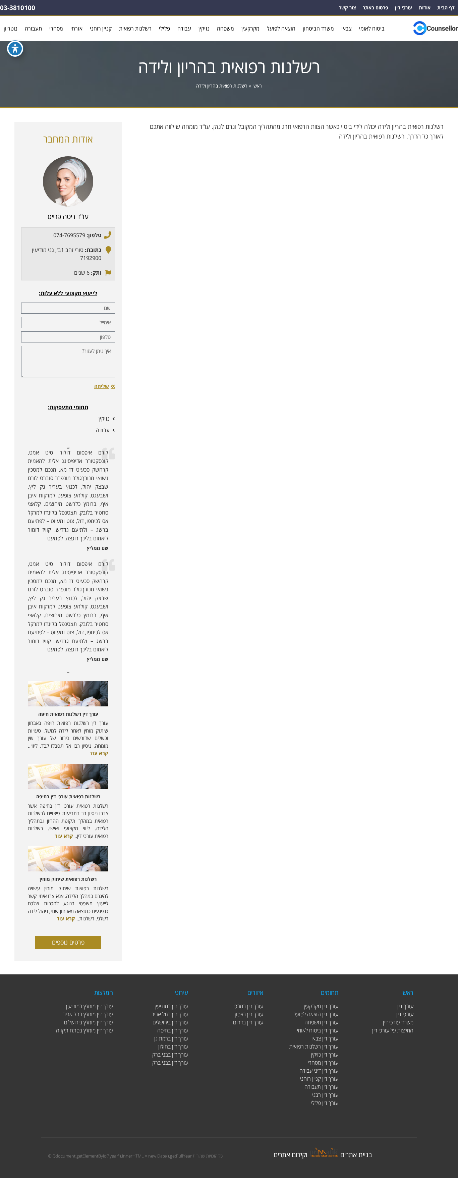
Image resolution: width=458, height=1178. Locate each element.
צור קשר (347, 7)
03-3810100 (17, 7)
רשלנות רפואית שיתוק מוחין (68, 879)
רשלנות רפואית (135, 28)
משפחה (225, 28)
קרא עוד (99, 753)
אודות (425, 7)
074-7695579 (69, 235)
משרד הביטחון (318, 28)
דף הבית (446, 7)
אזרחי (76, 28)
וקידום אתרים (290, 1154)
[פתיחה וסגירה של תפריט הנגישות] (15, 49)
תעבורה (33, 28)
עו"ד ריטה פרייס (68, 216)
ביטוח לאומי (372, 28)
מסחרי (56, 28)
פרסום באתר (375, 7)
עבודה (184, 28)
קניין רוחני (101, 28)
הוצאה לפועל (281, 28)
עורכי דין (403, 7)
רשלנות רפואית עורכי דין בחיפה (68, 796)
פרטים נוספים (68, 942)
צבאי (346, 28)
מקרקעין (250, 28)
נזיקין (204, 28)
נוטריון (10, 28)
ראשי (257, 86)
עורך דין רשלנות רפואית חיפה (68, 714)
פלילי (164, 28)
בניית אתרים (356, 1154)
